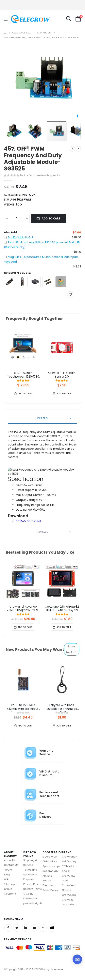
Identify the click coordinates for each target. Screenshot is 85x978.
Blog (7, 874)
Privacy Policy (32, 884)
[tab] (42, 418)
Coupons (10, 894)
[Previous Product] (72, 149)
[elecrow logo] (18, 19)
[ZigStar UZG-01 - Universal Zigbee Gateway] (35, 281)
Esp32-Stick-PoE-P (20, 237)
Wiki (6, 879)
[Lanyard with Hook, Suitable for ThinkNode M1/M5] (62, 679)
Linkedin (25, 928)
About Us (10, 860)
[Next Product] (78, 149)
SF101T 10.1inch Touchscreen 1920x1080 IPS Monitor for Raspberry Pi (23, 375)
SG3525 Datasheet (28, 521)
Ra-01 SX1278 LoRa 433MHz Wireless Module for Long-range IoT (23, 707)
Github (8, 889)
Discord (51, 928)
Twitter (16, 928)
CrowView (68, 885)
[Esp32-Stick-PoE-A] (22, 281)
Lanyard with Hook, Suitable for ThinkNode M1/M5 (62, 707)
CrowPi (66, 890)
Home (5, 32)
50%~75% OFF (44, 33)
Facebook (8, 928)
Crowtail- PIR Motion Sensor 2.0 (61, 375)
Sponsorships (51, 866)
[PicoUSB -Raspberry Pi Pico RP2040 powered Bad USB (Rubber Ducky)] (47, 281)
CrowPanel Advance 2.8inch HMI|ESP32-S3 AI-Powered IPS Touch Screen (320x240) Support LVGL (23, 609)
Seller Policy (50, 890)
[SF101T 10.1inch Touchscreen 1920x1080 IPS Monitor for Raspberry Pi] (23, 347)
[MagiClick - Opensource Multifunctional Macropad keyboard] (60, 281)
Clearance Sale (21, 33)
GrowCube (69, 895)
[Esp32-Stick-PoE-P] (9, 281)
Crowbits (68, 900)
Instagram (43, 928)
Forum (8, 870)
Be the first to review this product (41, 175)
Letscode (68, 904)
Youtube (34, 928)
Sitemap (9, 884)
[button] (77, 116)
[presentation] (9, 352)
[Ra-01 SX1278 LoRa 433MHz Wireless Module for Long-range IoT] (23, 679)
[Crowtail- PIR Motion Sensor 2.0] (62, 347)
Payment (29, 879)
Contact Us (11, 865)
